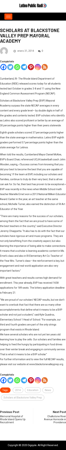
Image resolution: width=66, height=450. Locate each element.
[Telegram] (24, 67)
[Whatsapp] (17, 67)
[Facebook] (3, 67)
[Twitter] (10, 67)
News (48, 390)
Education (32, 390)
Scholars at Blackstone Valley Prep (23, 397)
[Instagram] (38, 67)
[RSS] (45, 67)
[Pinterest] (31, 67)
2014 (18, 390)
